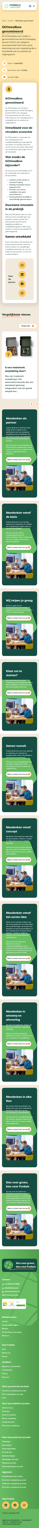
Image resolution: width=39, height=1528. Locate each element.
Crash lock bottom (9, 1415)
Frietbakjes (6, 1442)
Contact (5, 1321)
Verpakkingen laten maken (12, 1476)
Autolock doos (7, 1408)
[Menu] (34, 6)
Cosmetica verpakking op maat (14, 1391)
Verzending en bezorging (11, 1332)
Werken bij (6, 1353)
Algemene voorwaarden (11, 1366)
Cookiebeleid (7, 1370)
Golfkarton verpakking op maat (14, 1483)
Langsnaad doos (8, 1422)
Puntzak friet (7, 1452)
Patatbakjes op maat (10, 1459)
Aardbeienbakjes (9, 1456)
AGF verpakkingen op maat (12, 1394)
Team (4, 1349)
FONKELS (15, 5)
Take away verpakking (10, 1426)
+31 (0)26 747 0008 (12, 1284)
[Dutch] (30, 6)
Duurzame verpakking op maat (14, 1487)
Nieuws (5, 1356)
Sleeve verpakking (9, 1418)
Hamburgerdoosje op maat (12, 1466)
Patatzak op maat (9, 1463)
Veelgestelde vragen (10, 1325)
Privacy (5, 1374)
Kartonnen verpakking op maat (14, 1480)
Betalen (5, 1329)
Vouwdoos (6, 1411)
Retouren (5, 1336)
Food (4, 1398)
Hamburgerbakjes (9, 1449)
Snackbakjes (7, 1445)
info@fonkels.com (12, 1288)
